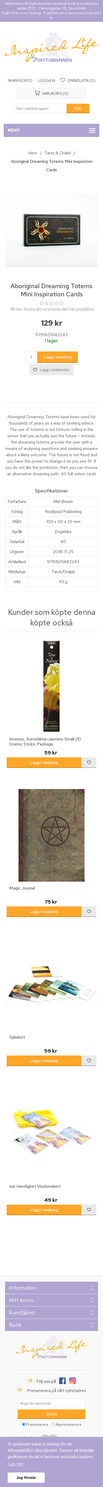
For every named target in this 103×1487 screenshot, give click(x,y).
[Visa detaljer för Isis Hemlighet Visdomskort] (51, 1133)
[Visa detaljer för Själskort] (51, 984)
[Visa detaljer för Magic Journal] (51, 835)
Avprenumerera (68, 1424)
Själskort (17, 1037)
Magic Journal (22, 888)
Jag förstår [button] (26, 1477)
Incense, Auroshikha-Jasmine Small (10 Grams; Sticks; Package (45, 742)
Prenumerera (37, 1424)
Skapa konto (20, 80)
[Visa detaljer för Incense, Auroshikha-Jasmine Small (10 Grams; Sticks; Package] (51, 686)
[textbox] (40, 108)
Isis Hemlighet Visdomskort (35, 1186)
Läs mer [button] (16, 1464)
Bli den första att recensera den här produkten (52, 309)
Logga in (46, 80)
